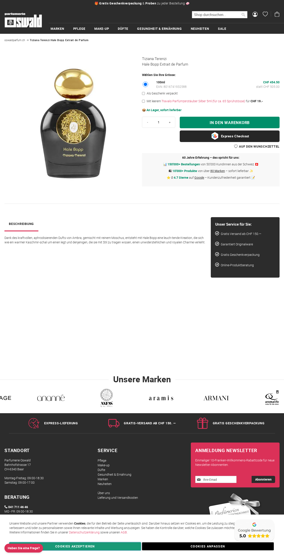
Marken (103, 479)
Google (199, 177)
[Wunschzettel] (265, 14)
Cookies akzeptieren (75, 546)
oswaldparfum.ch (14, 40)
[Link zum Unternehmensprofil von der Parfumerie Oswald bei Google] (254, 541)
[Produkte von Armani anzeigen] (216, 398)
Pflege (102, 460)
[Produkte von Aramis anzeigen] (161, 398)
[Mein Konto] (255, 14)
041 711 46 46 (18, 507)
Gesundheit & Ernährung (114, 474)
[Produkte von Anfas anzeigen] (106, 398)
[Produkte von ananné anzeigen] (51, 398)
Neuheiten (105, 484)
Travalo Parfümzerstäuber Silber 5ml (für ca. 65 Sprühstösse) (203, 101)
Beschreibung (21, 224)
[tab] (21, 224)
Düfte (101, 470)
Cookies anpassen (208, 546)
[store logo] (23, 20)
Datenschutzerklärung (84, 532)
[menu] (166, 28)
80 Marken (217, 171)
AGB (124, 532)
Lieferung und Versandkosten (118, 497)
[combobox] (219, 14)
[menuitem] (62, 28)
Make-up (104, 465)
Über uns (104, 493)
